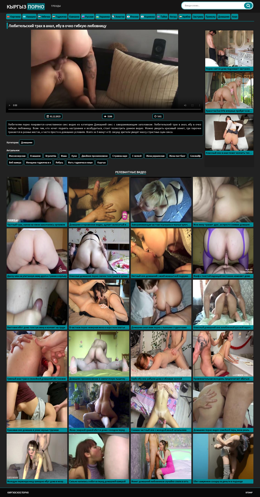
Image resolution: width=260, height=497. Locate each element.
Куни (74, 155)
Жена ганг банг (177, 155)
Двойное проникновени (95, 155)
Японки (134, 16)
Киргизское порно (18, 492)
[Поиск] (248, 6)
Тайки (163, 16)
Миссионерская (17, 155)
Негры (173, 16)
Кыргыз (25, 6)
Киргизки (15, 16)
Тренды (56, 5)
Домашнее (223, 16)
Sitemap (249, 492)
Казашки (31, 16)
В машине (35, 155)
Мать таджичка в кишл (80, 162)
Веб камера (15, 162)
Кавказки (74, 16)
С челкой (136, 155)
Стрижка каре (119, 155)
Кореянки (149, 16)
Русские (89, 16)
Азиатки (119, 16)
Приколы (210, 16)
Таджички (61, 16)
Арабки (186, 16)
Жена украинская (155, 155)
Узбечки (45, 16)
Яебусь (59, 162)
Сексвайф (195, 155)
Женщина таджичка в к (38, 162)
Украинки (104, 16)
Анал (234, 16)
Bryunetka (50, 155)
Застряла (198, 16)
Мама (64, 155)
